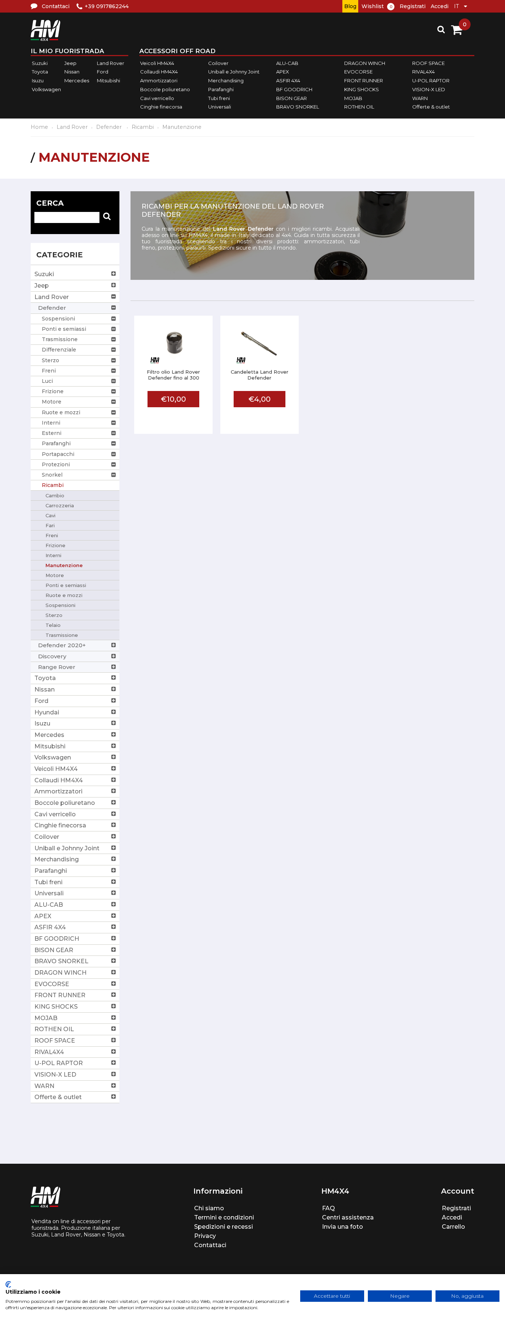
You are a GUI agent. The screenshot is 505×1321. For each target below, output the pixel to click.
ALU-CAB (287, 63)
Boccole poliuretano (165, 89)
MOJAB (353, 98)
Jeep (70, 63)
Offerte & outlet (431, 107)
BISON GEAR (291, 98)
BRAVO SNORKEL (297, 107)
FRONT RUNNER (363, 80)
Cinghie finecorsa (161, 107)
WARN (420, 98)
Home (39, 127)
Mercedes (76, 80)
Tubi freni (219, 98)
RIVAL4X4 (423, 72)
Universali (219, 107)
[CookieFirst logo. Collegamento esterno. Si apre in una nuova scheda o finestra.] (8, 1284)
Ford (102, 72)
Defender (109, 127)
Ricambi (143, 127)
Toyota (40, 72)
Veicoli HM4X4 (157, 63)
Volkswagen (46, 89)
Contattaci (210, 1245)
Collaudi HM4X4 (159, 72)
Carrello (453, 1226)
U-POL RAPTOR (431, 80)
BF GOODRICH (294, 89)
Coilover (218, 63)
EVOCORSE (358, 72)
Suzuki (40, 63)
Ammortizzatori (158, 80)
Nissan (71, 72)
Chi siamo (209, 1208)
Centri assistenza (348, 1217)
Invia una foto (342, 1226)
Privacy (205, 1235)
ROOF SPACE (428, 63)
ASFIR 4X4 (288, 80)
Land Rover (110, 63)
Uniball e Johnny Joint (234, 72)
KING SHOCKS (361, 89)
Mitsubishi (108, 80)
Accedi (439, 6)
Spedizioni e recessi (223, 1226)
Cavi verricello (157, 98)
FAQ (328, 1208)
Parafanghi (221, 89)
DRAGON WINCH (364, 63)
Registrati (413, 6)
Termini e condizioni (224, 1217)
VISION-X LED (428, 89)
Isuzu (38, 80)
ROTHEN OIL (359, 107)
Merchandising (226, 80)
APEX (282, 72)
